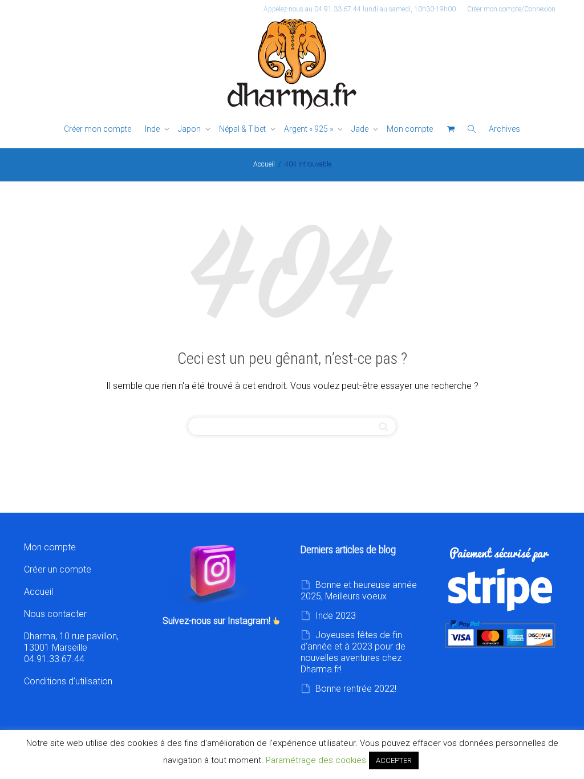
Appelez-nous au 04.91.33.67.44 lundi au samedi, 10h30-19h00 (359, 9)
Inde (153, 128)
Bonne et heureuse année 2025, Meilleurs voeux (359, 590)
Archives (504, 128)
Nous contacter (55, 613)
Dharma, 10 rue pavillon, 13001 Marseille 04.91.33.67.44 (71, 647)
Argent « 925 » (309, 128)
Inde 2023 (335, 615)
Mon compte (410, 128)
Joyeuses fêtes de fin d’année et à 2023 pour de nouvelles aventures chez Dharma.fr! (353, 652)
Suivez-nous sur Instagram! (218, 620)
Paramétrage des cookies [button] (316, 760)
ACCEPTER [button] (394, 760)
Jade (360, 128)
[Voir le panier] (451, 129)
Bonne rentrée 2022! (355, 688)
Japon (190, 128)
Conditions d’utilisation (68, 681)
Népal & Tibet (243, 128)
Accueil (38, 591)
